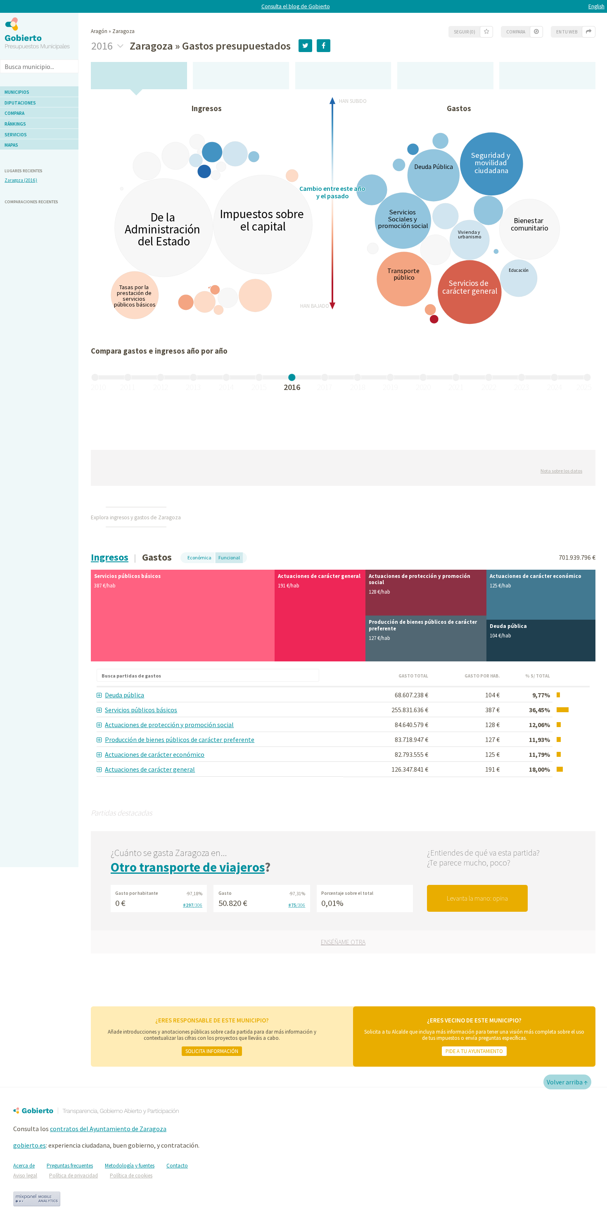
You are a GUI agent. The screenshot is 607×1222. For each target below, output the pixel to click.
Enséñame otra (343, 942)
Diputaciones (20, 103)
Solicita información (211, 1051)
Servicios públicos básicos (141, 710)
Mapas (11, 145)
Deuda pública (124, 695)
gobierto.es (29, 1145)
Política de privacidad (73, 1175)
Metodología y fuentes (129, 1165)
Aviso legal (25, 1175)
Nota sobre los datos (561, 471)
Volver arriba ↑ (567, 1082)
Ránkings (15, 124)
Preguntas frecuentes (70, 1165)
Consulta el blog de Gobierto (295, 6)
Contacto (177, 1165)
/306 (192, 905)
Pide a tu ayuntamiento (474, 1051)
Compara (14, 113)
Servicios (16, 135)
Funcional (229, 557)
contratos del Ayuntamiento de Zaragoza (108, 1129)
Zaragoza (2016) (21, 180)
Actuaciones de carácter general (150, 769)
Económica (199, 557)
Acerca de (24, 1165)
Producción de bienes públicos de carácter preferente (179, 739)
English (596, 6)
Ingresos (109, 557)
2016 (103, 45)
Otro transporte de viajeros (188, 867)
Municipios (17, 92)
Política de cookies (131, 1175)
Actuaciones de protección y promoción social (169, 724)
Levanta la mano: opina (477, 898)
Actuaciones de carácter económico (154, 754)
